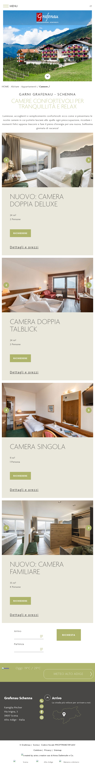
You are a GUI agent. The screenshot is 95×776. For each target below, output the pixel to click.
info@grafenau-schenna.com (42, 706)
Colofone (38, 750)
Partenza (19, 644)
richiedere (20, 233)
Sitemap (57, 750)
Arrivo (17, 631)
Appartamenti (29, 86)
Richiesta (68, 634)
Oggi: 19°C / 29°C (28, 668)
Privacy (47, 750)
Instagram (42, 717)
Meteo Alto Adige (68, 674)
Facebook (42, 712)
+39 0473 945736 (42, 701)
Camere (43, 86)
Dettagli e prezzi (24, 247)
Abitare (15, 86)
